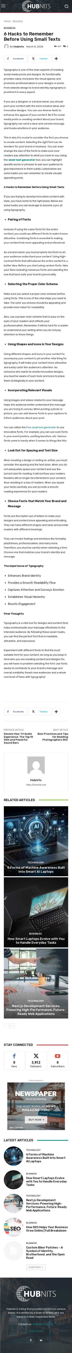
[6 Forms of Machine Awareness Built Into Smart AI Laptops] (36, 841)
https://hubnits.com (36, 785)
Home (7, 21)
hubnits (18, 46)
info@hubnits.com (43, 1324)
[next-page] (12, 1025)
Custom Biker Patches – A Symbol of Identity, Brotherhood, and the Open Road (45, 1253)
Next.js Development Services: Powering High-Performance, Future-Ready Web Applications (36, 1010)
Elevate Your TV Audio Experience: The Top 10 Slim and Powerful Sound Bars (18, 738)
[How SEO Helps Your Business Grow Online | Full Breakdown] (13, 1227)
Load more (35, 1267)
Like (14, 1054)
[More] (56, 58)
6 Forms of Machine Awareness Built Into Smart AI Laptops (36, 869)
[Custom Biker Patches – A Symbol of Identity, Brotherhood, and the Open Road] (13, 1250)
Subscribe (58, 1054)
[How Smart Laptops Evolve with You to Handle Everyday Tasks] (36, 912)
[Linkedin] (41, 1340)
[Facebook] (31, 1340)
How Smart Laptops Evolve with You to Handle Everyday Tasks (36, 940)
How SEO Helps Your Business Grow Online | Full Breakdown (47, 1228)
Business (18, 21)
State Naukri (36, 1331)
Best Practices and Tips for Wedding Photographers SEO (53, 736)
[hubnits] (7, 46)
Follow (36, 1054)
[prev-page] (6, 1025)
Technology (35, 862)
